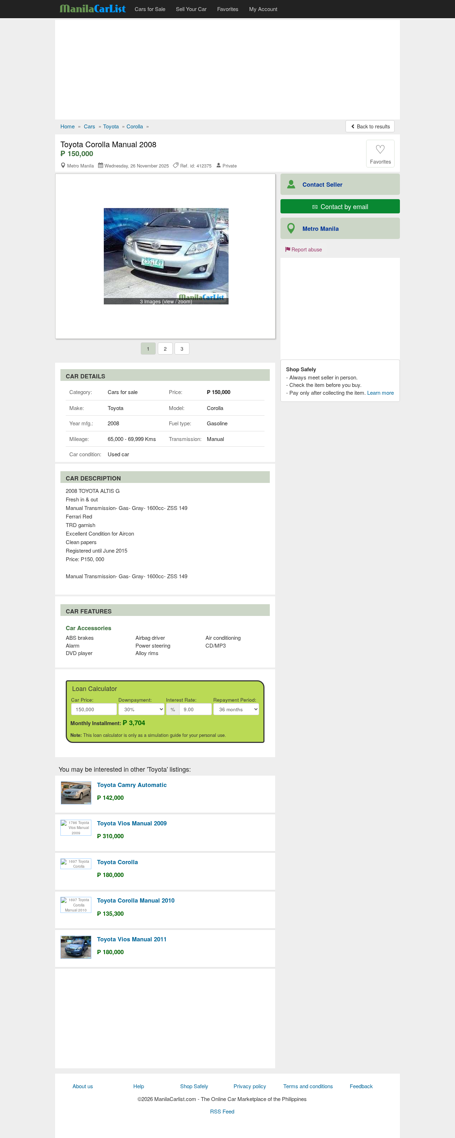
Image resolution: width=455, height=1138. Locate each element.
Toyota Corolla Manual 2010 (136, 900)
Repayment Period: (234, 699)
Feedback (361, 1086)
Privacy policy (250, 1086)
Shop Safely (194, 1086)
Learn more (380, 392)
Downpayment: (135, 699)
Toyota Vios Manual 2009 (132, 823)
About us (83, 1086)
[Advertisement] (227, 69)
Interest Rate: (181, 699)
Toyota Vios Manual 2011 (132, 939)
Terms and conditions (308, 1086)
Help (138, 1086)
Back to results (372, 126)
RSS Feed (222, 1111)
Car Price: (82, 699)
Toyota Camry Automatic (132, 784)
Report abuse (306, 249)
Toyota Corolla (117, 861)
